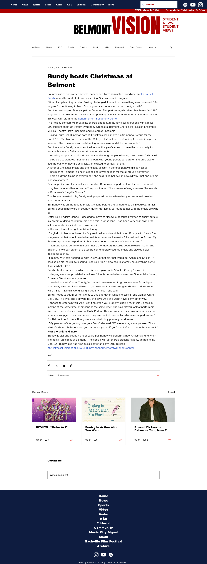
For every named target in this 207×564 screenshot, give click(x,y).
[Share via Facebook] (48, 365)
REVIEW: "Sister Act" (51, 427)
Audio (103, 514)
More (151, 47)
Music (96, 47)
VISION (136, 26)
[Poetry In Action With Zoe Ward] (103, 410)
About (103, 537)
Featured (119, 47)
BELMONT (92, 30)
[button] (170, 47)
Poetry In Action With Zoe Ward (101, 429)
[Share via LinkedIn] (63, 365)
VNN (107, 47)
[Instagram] (200, 5)
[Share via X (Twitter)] (56, 365)
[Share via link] (71, 365)
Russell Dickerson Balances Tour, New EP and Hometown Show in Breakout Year (152, 429)
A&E (60, 47)
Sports (71, 47)
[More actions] (158, 67)
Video (103, 509)
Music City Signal (103, 532)
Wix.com (123, 562)
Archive (103, 546)
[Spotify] (185, 5)
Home (103, 496)
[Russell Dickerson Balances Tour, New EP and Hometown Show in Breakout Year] (153, 410)
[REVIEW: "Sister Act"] (54, 410)
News (49, 47)
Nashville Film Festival (103, 541)
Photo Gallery (136, 47)
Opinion (83, 47)
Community (103, 527)
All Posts (36, 47)
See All (171, 392)
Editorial (103, 523)
